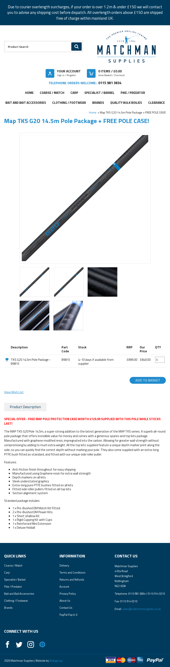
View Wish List (14, 392)
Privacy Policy (68, 594)
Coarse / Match (52, 92)
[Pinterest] (42, 644)
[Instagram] (30, 644)
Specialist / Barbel (99, 92)
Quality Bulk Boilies (126, 102)
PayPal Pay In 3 (68, 615)
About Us (65, 601)
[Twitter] (19, 644)
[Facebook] (7, 644)
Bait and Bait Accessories (25, 102)
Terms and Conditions (72, 572)
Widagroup (56, 661)
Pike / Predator (133, 92)
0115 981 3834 (109, 83)
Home (29, 92)
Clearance (156, 102)
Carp (74, 92)
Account (64, 587)
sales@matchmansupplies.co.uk (141, 609)
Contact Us (66, 608)
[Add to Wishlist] (6, 359)
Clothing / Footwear (69, 102)
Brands (98, 102)
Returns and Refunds (72, 579)
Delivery (64, 565)
